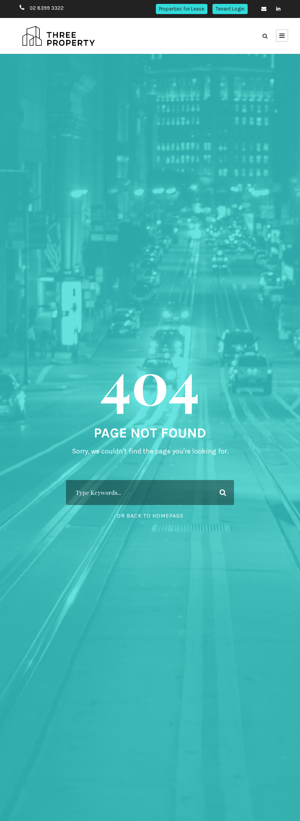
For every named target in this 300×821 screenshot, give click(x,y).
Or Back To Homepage (150, 515)
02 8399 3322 (47, 8)
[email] (263, 9)
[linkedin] (278, 9)
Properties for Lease (181, 9)
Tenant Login (230, 9)
